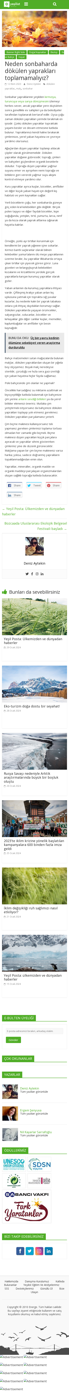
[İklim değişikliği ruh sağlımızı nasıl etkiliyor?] (34, 870)
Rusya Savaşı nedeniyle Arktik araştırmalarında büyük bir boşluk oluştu (31, 777)
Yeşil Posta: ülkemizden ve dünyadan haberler (33, 977)
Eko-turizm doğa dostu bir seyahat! (32, 706)
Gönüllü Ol (46, 1288)
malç (18, 88)
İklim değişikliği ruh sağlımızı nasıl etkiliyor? (31, 910)
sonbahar (28, 88)
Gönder (13, 1040)
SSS (7, 1288)
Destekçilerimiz (25, 1288)
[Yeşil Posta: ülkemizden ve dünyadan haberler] (34, 937)
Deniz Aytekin (34, 84)
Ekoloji (54, 52)
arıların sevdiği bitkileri (32, 399)
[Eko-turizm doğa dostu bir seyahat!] (34, 668)
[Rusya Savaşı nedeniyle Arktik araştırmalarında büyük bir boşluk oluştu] (34, 735)
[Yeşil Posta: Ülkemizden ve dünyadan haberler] (34, 600)
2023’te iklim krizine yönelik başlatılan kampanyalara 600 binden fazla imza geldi (34, 845)
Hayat (22, 57)
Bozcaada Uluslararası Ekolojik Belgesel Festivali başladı (35, 526)
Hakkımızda (11, 1281)
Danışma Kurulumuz (37, 1281)
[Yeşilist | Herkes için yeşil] (12, 4)
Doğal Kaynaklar (37, 52)
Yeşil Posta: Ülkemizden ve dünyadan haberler (33, 511)
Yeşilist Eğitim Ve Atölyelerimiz (41, 1285)
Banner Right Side (16, 52)
